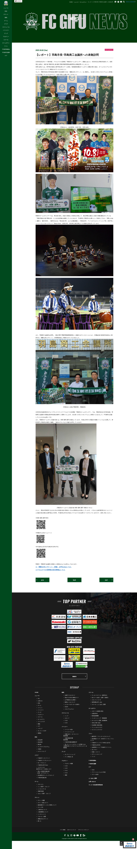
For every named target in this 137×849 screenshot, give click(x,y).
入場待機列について (43, 812)
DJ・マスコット (42, 762)
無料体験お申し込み (97, 702)
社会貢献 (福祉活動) (97, 725)
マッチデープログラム (43, 746)
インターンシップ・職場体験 (99, 718)
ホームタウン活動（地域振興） (100, 720)
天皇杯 (39, 749)
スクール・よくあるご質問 (99, 704)
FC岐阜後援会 (6, 49)
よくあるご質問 (93, 778)
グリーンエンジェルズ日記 (99, 772)
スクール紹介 (95, 774)
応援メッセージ (96, 752)
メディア (40, 728)
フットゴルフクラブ (97, 727)
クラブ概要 (62, 829)
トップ (66, 715)
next (106, 580)
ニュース (6, 8)
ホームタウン (6, 43)
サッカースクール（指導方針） (100, 695)
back (74, 580)
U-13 (66, 772)
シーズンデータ (42, 789)
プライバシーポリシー (83, 829)
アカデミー (6, 36)
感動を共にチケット (43, 818)
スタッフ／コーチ (96, 699)
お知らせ (40, 700)
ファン (6, 46)
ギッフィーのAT (42, 730)
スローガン (41, 784)
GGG (93, 769)
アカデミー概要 (69, 763)
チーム (6, 20)
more (74, 676)
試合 (6, 11)
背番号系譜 (41, 791)
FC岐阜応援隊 (6, 52)
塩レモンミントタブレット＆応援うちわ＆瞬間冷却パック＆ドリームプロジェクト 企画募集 (75, 746)
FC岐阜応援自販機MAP (71, 742)
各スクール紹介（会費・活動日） (100, 697)
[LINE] (74, 835)
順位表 (39, 744)
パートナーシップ (69, 731)
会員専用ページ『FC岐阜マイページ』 (102, 747)
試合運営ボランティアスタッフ (46, 775)
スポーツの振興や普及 (97, 711)
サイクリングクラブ (97, 729)
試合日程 (40, 742)
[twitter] (68, 835)
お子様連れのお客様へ (70, 699)
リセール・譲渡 (42, 816)
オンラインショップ (70, 754)
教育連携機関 (95, 715)
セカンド (67, 718)
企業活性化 (95, 713)
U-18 (66, 720)
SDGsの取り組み (96, 722)
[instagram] (71, 835)
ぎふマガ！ (95, 749)
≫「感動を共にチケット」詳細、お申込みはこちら (53, 567)
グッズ (6, 33)
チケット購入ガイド (43, 802)
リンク (93, 756)
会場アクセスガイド (70, 695)
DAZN (66, 706)
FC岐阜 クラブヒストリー (44, 760)
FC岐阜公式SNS (96, 745)
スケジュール (6, 27)
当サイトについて (71, 829)
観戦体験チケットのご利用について (47, 805)
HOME (71, 2)
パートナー (6, 30)
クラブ (6, 24)
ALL (39, 698)
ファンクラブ (41, 721)
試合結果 (40, 739)
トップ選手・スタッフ (43, 786)
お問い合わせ (92, 781)
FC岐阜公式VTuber (43, 765)
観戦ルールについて (70, 702)
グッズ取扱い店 (69, 756)
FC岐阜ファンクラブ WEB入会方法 (101, 742)
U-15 (66, 722)
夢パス (39, 821)
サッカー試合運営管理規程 (96, 784)
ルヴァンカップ (42, 751)
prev (42, 580)
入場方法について (42, 809)
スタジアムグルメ (69, 709)
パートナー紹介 (69, 729)
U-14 (66, 770)
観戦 (6, 17)
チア (6, 55)
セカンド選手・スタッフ (44, 793)
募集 (39, 724)
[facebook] (65, 835)
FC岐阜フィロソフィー (44, 758)
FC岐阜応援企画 (42, 777)
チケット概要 (41, 800)
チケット (6, 14)
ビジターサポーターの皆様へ (72, 704)
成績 (66, 775)
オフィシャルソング (97, 754)
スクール (6, 39)
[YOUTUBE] (78, 835)
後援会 (39, 733)
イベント (40, 707)
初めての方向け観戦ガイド (72, 697)
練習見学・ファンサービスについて (101, 736)
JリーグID (40, 807)
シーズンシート (42, 814)
